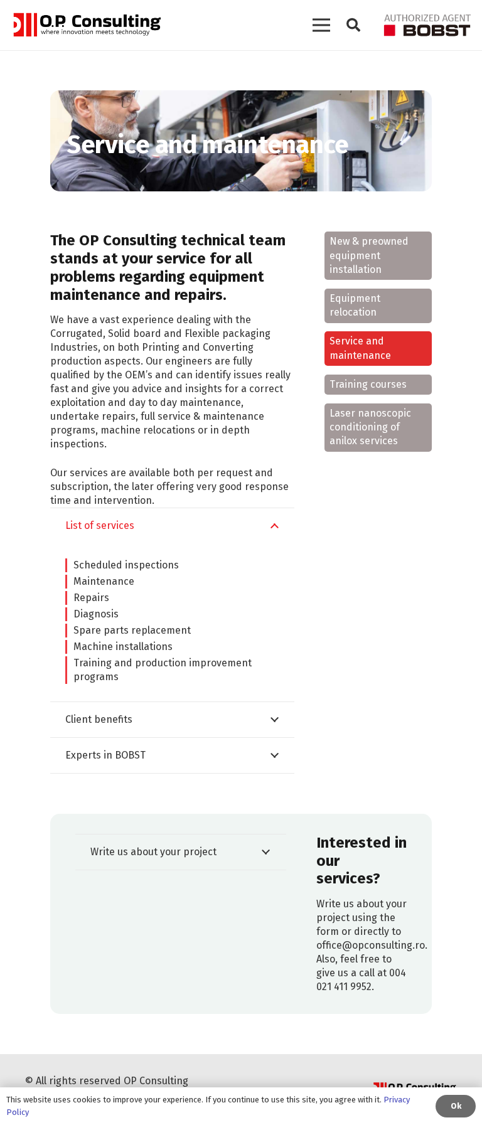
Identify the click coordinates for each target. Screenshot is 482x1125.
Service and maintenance (360, 348)
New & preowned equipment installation (369, 255)
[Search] (353, 25)
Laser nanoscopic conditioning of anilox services (370, 427)
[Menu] (321, 25)
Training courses (368, 384)
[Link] (86, 25)
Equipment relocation (354, 305)
